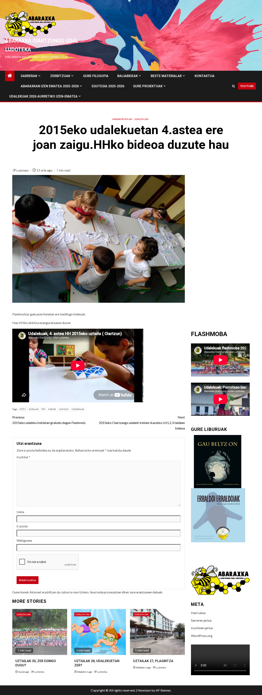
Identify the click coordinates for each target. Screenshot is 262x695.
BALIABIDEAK (127, 76)
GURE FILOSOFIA (95, 76)
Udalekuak (141, 119)
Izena (20, 512)
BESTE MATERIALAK (166, 76)
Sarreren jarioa (201, 620)
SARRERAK (29, 76)
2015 (22, 409)
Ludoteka (22, 170)
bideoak (34, 409)
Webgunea (24, 540)
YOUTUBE (247, 86)
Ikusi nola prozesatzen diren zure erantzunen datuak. (126, 592)
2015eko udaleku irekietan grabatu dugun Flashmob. (49, 420)
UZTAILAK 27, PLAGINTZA (153, 661)
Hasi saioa (198, 613)
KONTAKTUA (205, 76)
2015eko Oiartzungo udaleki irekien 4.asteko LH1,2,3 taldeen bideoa (142, 422)
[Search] (233, 86)
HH (43, 409)
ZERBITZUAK (60, 76)
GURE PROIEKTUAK (148, 86)
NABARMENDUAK (122, 119)
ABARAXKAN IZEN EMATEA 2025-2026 (50, 86)
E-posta (22, 526)
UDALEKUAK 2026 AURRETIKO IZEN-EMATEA (43, 96)
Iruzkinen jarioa (202, 628)
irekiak (52, 409)
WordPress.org (201, 636)
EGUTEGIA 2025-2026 (108, 86)
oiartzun (64, 409)
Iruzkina (23, 457)
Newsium (144, 690)
